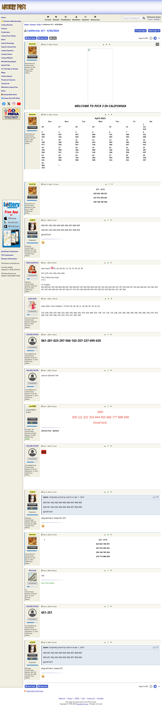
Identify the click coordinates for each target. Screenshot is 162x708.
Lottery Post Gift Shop (11, 98)
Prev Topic (142, 31)
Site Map (100, 698)
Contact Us (5, 83)
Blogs (3, 72)
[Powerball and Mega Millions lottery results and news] (11, 119)
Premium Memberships (12, 21)
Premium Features (8, 80)
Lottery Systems (7, 50)
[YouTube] (19, 104)
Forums (48, 19)
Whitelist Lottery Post (9, 87)
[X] (8, 104)
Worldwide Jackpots (8, 61)
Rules (3, 91)
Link (54, 38)
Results (56, 19)
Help (83, 698)
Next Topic (153, 31)
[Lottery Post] (14, 7)
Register (157, 19)
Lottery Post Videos (8, 36)
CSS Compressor (7, 255)
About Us (62, 698)
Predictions (66, 19)
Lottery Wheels (7, 58)
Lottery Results (7, 25)
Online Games (6, 76)
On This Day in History (9, 69)
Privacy (70, 698)
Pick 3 (39, 24)
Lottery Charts (6, 54)
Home (3, 17)
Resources (95, 19)
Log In (150, 19)
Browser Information (9, 259)
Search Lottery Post (8, 47)
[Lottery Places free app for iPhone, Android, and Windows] (11, 247)
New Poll (43, 38)
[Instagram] (13, 104)
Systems (85, 19)
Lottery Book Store (10, 94)
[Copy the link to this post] (42, 44)
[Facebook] (3, 104)
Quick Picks (5, 65)
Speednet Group (82, 704)
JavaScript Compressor (9, 251)
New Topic (31, 38)
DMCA (77, 698)
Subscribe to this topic (35, 691)
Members (76, 19)
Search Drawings (7, 43)
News (3, 39)
